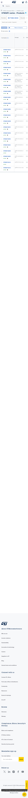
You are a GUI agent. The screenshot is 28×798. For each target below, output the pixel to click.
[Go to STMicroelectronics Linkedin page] (9, 772)
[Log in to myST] (26, 2)
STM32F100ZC (7, 145)
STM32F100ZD (7, 150)
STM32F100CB (7, 67)
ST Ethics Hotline (5, 735)
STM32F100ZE (7, 156)
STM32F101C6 (7, 167)
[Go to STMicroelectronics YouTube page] (23, 772)
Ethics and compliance (7, 730)
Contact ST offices (6, 677)
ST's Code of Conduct (7, 739)
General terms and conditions (9, 665)
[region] (21, 323)
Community (4, 686)
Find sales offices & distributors (9, 681)
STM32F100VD (7, 133)
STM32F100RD (7, 103)
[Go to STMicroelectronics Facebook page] (18, 772)
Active (4, 51)
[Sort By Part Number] (8, 38)
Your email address (5, 756)
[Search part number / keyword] (25, 22)
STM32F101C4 (7, 162)
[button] (2, 2)
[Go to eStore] (23, 2)
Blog (2, 660)
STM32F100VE (7, 139)
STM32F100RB (7, 91)
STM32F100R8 (7, 85)
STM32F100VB (7, 121)
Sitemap (3, 716)
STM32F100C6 (7, 55)
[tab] (3, 18)
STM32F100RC (7, 97)
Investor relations (5, 638)
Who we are (4, 633)
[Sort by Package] (24, 38)
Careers (3, 651)
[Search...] (3, 5)
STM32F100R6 (7, 79)
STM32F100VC (7, 127)
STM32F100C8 (7, 61)
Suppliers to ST (5, 656)
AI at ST (3, 699)
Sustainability (5, 642)
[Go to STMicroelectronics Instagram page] (13, 772)
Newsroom (4, 690)
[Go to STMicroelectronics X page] (5, 772)
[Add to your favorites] (9, 31)
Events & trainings (6, 695)
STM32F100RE (7, 109)
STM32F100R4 (7, 73)
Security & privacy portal (7, 744)
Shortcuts (3, 711)
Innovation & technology (7, 647)
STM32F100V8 (7, 115)
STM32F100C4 (7, 49)
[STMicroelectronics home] (14, 2)
